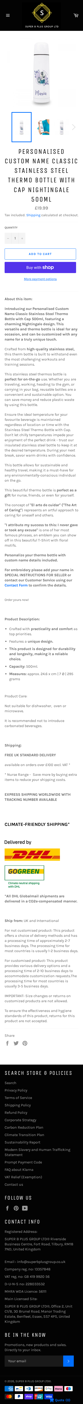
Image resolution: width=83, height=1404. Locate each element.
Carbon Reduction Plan (24, 1127)
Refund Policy (16, 1112)
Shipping (33, 215)
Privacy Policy (16, 1090)
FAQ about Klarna (19, 1169)
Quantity (11, 227)
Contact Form (16, 585)
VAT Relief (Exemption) (23, 1177)
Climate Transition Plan (24, 1135)
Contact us (14, 1184)
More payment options (40, 279)
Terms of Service (18, 1097)
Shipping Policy (18, 1105)
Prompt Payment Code (23, 1162)
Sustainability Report (22, 1142)
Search (10, 1083)
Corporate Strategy (20, 1120)
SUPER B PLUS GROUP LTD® (33, 1381)
